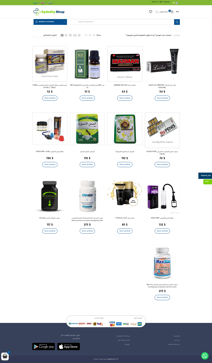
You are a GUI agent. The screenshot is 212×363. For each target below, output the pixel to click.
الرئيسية (177, 35)
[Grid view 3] (66, 35)
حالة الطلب (163, 12)
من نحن (177, 340)
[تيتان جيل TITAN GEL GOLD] (124, 193)
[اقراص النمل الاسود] (87, 128)
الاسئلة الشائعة (174, 344)
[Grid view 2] (79, 35)
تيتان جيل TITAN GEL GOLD (124, 218)
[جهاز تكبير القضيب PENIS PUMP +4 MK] (49, 128)
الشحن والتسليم (124, 340)
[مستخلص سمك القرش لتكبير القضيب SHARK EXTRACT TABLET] (49, 64)
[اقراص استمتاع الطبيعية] (124, 128)
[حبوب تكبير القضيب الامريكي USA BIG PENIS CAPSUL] (162, 130)
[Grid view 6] (70, 35)
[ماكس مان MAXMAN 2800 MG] (124, 64)
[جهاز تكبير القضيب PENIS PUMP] (162, 196)
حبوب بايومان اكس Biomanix (49, 218)
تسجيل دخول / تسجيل (160, 2)
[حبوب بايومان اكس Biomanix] (49, 196)
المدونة (127, 344)
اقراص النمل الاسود (87, 152)
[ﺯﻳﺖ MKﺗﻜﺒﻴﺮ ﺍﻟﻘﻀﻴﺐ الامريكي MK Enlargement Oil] (87, 63)
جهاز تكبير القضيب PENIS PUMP (162, 218)
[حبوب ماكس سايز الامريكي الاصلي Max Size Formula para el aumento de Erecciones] (162, 262)
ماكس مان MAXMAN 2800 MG (125, 85)
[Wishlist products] (150, 11)
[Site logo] (49, 12)
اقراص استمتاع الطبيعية (124, 152)
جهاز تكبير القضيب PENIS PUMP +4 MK (50, 152)
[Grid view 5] (74, 35)
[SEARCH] (177, 22)
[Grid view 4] (62, 35)
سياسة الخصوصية (123, 336)
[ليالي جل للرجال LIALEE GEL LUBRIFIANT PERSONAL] (162, 61)
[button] (162, 98)
